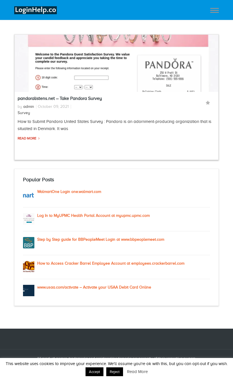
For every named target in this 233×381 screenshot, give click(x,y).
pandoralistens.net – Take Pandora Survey (60, 98)
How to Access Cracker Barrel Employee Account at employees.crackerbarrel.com (110, 263)
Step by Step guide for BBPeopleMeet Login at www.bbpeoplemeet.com (100, 239)
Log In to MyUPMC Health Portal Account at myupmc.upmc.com (93, 215)
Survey (24, 113)
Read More (27, 138)
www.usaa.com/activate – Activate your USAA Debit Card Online (94, 287)
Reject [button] (115, 372)
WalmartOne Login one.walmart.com (69, 192)
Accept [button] (94, 372)
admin (28, 106)
